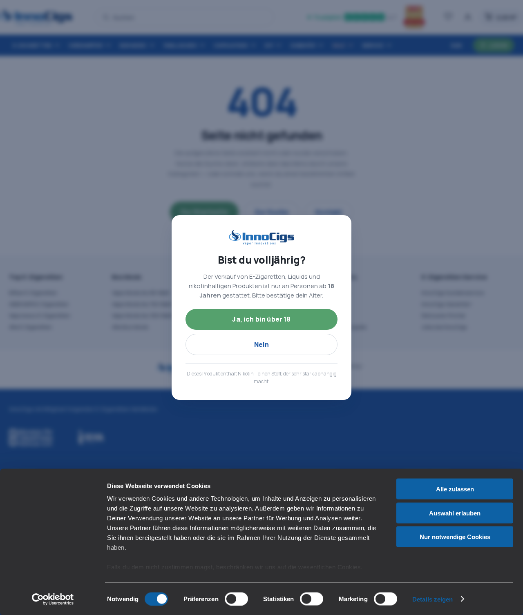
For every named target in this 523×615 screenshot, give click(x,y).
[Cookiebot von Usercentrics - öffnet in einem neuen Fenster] (53, 599)
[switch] (236, 598)
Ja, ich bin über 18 (261, 319)
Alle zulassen (455, 489)
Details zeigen (432, 598)
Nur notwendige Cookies (455, 536)
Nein (261, 344)
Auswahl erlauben (455, 512)
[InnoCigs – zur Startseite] (261, 237)
